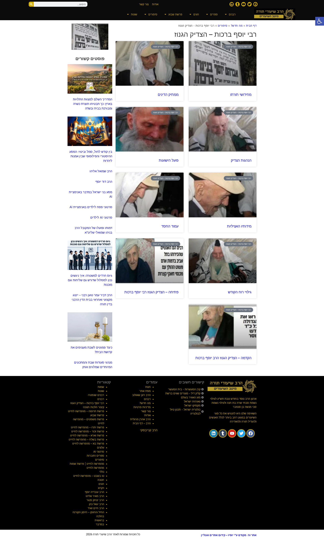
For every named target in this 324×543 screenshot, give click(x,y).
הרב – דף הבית (142, 423)
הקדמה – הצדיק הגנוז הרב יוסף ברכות (223, 358)
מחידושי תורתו (240, 94)
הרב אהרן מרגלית (140, 419)
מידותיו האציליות (239, 226)
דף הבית (251, 25)
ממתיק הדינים (168, 94)
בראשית (99, 520)
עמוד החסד (170, 226)
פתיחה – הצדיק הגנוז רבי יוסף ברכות (151, 292)
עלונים (100, 447)
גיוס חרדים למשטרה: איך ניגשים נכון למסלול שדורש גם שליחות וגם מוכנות (90, 280)
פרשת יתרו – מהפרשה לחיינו (87, 427)
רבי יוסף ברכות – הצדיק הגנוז (87, 403)
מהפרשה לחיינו (95, 467)
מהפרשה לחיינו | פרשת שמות (87, 463)
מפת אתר (145, 391)
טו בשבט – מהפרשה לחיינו (88, 476)
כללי (101, 471)
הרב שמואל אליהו (101, 171)
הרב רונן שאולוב (141, 395)
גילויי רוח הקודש (239, 292)
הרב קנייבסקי (148, 430)
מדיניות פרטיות (142, 407)
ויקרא (101, 488)
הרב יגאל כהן (96, 504)
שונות (134, 14)
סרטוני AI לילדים (101, 217)
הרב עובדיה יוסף (94, 492)
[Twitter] (249, 4)
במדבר (100, 524)
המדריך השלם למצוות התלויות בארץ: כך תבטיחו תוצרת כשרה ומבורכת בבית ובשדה (92, 103)
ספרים (214, 14)
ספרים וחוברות (95, 455)
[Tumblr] (237, 4)
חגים (196, 14)
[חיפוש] (31, 4)
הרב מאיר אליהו (95, 496)
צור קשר (146, 411)
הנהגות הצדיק (241, 160)
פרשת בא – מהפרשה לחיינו (88, 443)
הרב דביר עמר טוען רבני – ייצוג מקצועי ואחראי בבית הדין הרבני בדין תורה (92, 299)
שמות (101, 387)
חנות (148, 387)
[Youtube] (243, 4)
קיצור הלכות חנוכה (93, 407)
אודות (147, 415)
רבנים (232, 14)
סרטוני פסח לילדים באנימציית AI (91, 207)
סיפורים (152, 14)
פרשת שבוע (175, 14)
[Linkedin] (232, 4)
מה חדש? (237, 25)
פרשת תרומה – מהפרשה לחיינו (86, 411)
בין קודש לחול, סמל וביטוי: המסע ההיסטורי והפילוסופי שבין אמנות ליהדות (90, 156)
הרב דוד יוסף (104, 181)
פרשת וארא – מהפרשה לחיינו (87, 435)
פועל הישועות (169, 160)
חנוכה (101, 480)
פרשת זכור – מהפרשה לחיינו (87, 431)
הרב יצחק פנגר (95, 500)
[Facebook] (255, 4)
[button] (319, 21)
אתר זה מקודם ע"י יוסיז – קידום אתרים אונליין (228, 535)
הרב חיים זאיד (96, 508)
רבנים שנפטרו (96, 395)
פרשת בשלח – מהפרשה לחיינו (86, 439)
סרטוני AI (98, 451)
